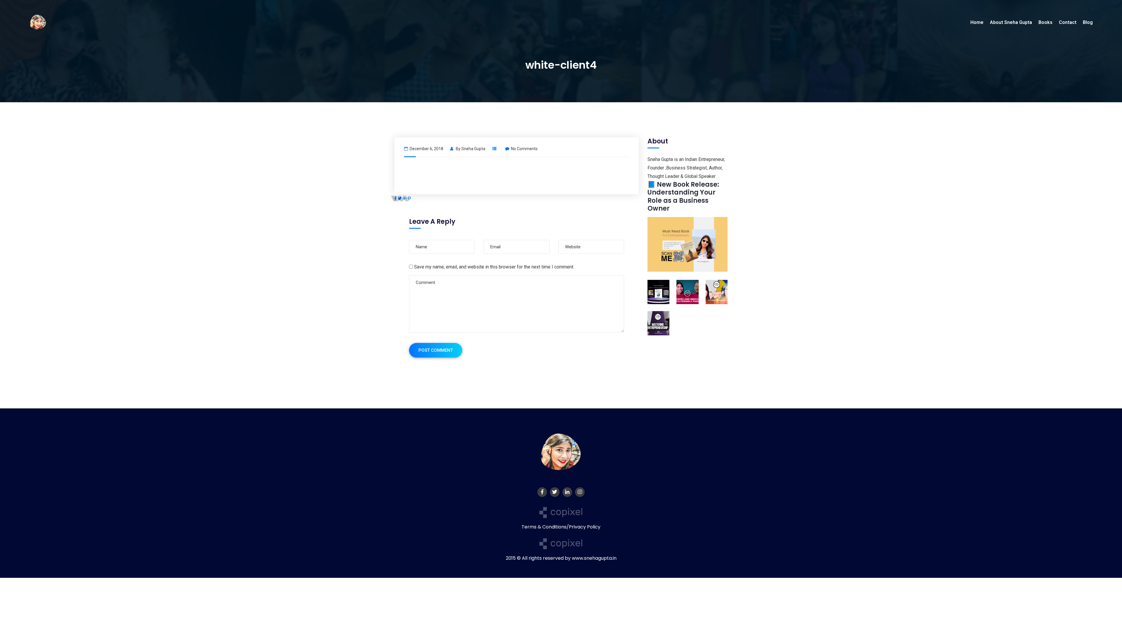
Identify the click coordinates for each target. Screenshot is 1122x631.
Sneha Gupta (473, 148)
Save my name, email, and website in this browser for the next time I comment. (494, 267)
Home (977, 22)
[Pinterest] (409, 198)
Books (1045, 22)
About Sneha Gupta (1011, 22)
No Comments (524, 148)
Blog (1088, 22)
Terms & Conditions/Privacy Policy (561, 526)
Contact (1067, 22)
